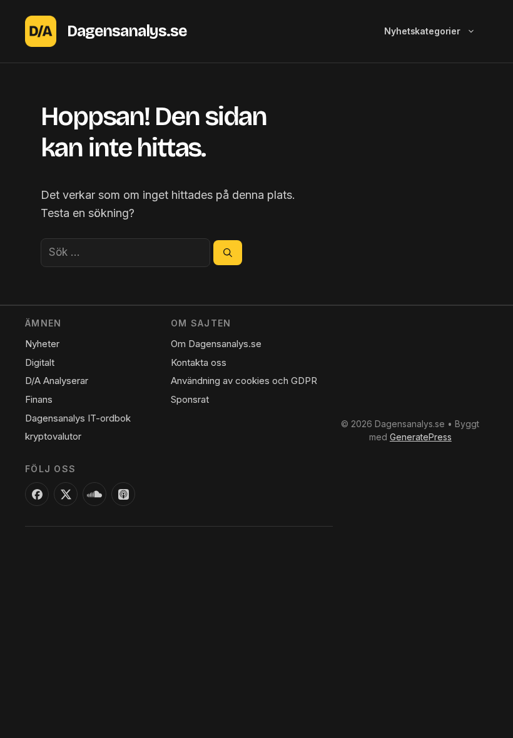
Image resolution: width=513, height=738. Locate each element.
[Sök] (227, 252)
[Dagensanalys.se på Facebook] (37, 494)
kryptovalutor (53, 436)
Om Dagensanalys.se (216, 344)
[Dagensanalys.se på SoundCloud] (94, 494)
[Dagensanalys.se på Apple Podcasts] (123, 494)
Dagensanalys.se (126, 31)
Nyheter (42, 344)
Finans (39, 399)
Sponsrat (190, 399)
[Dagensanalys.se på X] (66, 494)
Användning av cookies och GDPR (244, 381)
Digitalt (39, 362)
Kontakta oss (198, 362)
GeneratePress (421, 437)
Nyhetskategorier (422, 31)
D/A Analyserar (56, 381)
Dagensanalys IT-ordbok (78, 418)
